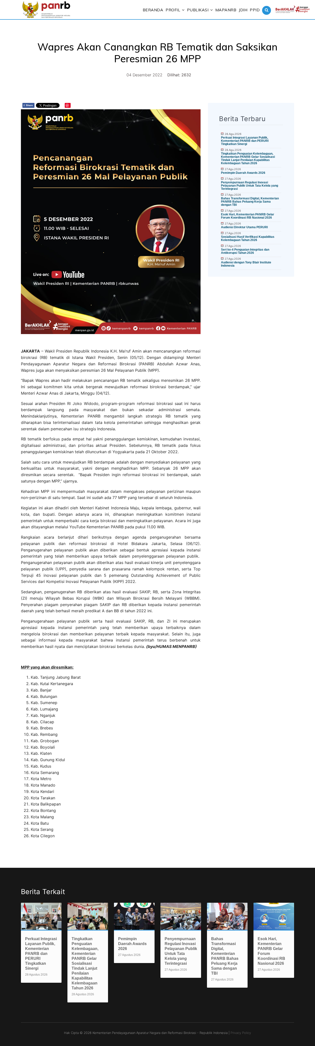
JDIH (243, 9)
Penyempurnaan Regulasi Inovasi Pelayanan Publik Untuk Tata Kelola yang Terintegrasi (249, 186)
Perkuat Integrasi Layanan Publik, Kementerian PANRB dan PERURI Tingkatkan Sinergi (244, 141)
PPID (255, 9)
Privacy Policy (241, 1033)
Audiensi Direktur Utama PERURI (244, 227)
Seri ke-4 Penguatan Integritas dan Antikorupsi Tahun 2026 (245, 251)
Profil (173, 9)
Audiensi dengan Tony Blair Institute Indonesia (246, 264)
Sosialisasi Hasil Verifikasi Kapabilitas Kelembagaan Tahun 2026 (247, 238)
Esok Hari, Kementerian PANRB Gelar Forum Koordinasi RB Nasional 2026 (247, 216)
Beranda (153, 9)
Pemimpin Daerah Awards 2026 (243, 173)
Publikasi (198, 9)
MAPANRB (225, 9)
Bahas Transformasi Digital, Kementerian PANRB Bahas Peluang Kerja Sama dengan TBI (250, 202)
